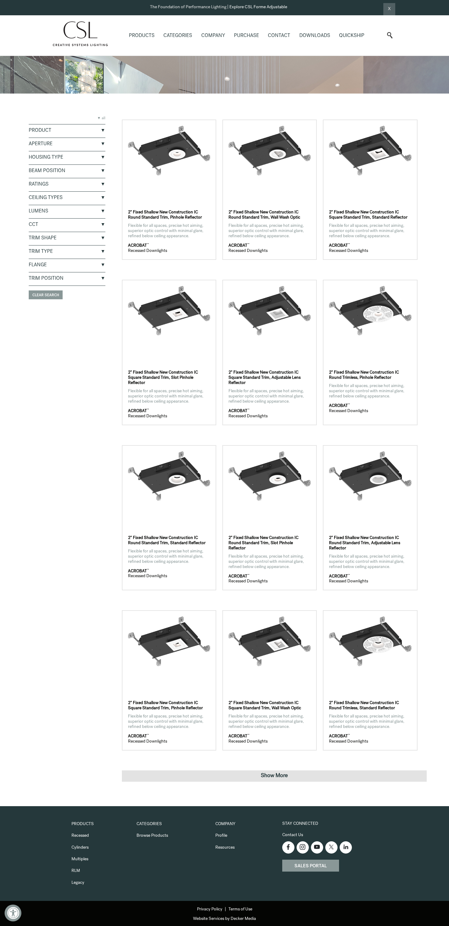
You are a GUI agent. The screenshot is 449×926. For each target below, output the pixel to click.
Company (213, 36)
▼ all (101, 118)
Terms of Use (240, 909)
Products (142, 36)
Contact (279, 36)
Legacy (77, 883)
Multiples (79, 859)
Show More (274, 776)
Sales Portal (310, 866)
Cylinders (80, 848)
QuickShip (351, 36)
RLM (75, 871)
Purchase (246, 36)
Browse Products (152, 836)
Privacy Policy (209, 909)
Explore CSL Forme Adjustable (258, 7)
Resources (225, 848)
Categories (177, 36)
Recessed (80, 836)
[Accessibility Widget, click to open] (13, 913)
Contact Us (292, 835)
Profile (221, 836)
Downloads (314, 36)
